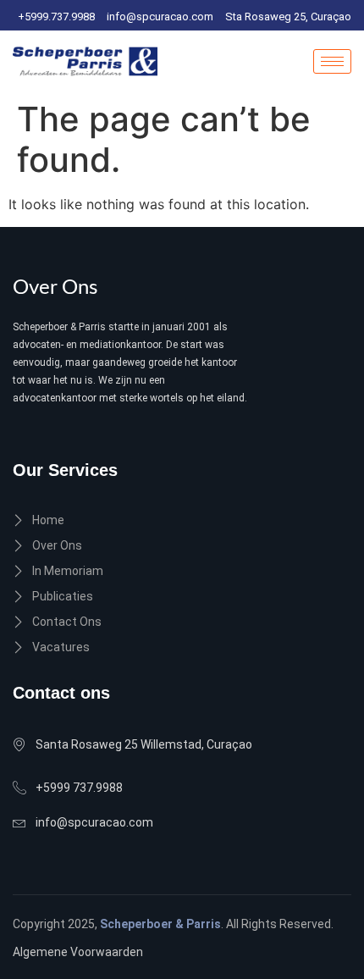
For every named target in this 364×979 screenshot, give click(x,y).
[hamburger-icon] (332, 61)
